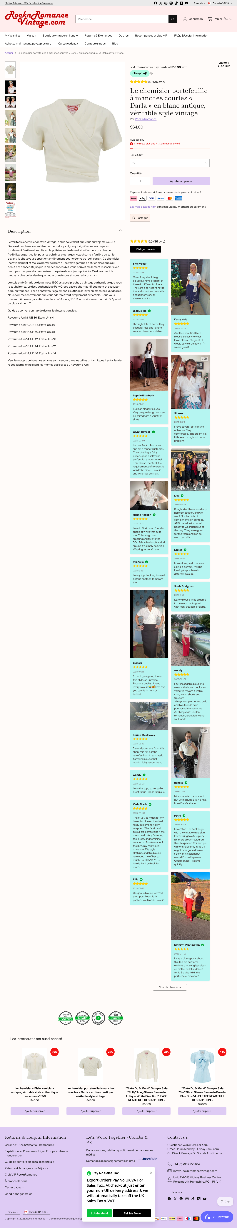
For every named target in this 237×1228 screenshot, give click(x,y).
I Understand (99, 1213)
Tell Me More (132, 1213)
